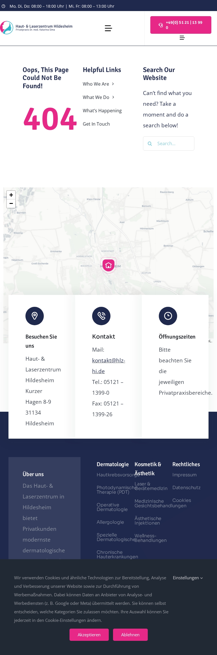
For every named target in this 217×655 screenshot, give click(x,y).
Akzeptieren (89, 634)
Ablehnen (130, 634)
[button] (108, 265)
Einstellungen (186, 577)
